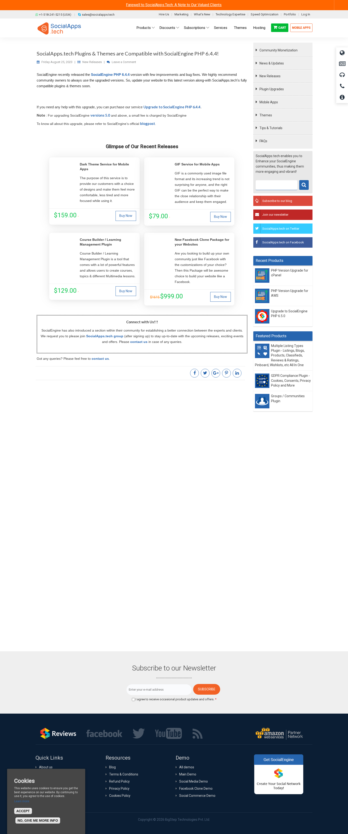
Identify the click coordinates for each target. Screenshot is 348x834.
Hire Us (164, 14)
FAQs (263, 141)
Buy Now (125, 216)
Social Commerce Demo (197, 796)
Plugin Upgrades (271, 89)
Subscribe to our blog (277, 201)
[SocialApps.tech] (59, 28)
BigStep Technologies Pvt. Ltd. (187, 819)
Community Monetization (278, 50)
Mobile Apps (301, 27)
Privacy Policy (119, 788)
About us (46, 767)
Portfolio (290, 14)
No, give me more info (38, 820)
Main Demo (187, 774)
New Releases (270, 76)
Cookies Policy (119, 796)
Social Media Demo (193, 781)
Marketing (181, 14)
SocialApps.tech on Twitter (280, 228)
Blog (112, 767)
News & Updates (271, 63)
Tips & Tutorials (270, 128)
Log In (305, 14)
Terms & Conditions (123, 774)
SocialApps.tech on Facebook (283, 242)
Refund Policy (119, 781)
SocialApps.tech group (104, 336)
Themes (265, 115)
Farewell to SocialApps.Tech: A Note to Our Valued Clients (174, 5)
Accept (23, 811)
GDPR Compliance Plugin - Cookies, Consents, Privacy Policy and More (291, 380)
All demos (186, 767)
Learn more (21, 801)
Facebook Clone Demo (196, 788)
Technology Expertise (230, 14)
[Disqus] (142, 446)
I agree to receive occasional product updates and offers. (176, 699)
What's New (202, 14)
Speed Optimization (264, 14)
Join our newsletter (275, 214)
